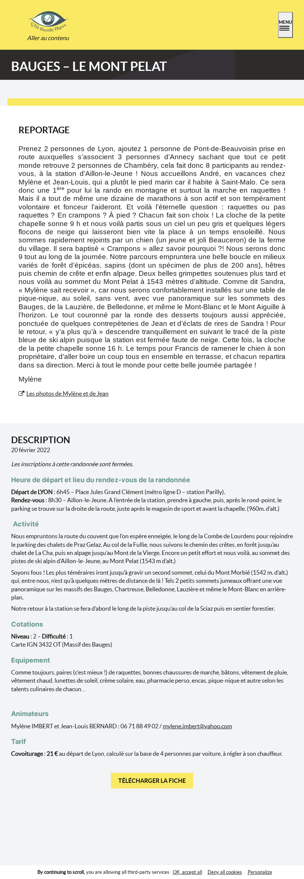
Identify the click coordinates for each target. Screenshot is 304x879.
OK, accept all (187, 872)
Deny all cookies (225, 872)
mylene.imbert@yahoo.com (197, 726)
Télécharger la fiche (152, 780)
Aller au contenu (48, 38)
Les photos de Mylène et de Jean (67, 393)
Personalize (260, 872)
